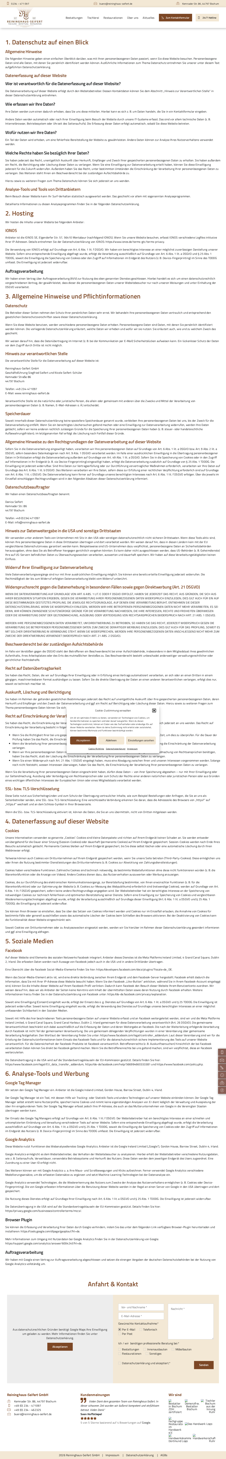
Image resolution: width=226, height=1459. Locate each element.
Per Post (127, 1334)
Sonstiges (155, 1353)
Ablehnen (111, 740)
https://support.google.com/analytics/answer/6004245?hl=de (43, 1243)
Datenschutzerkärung (116, 748)
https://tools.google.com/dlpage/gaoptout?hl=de (50, 1231)
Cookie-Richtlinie (96, 748)
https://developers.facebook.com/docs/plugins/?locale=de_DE (134, 969)
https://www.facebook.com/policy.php (180, 1064)
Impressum (132, 748)
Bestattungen (130, 1349)
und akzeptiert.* (146, 1363)
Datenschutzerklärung (136, 1363)
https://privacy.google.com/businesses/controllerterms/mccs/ (43, 1211)
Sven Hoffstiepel (91, 1414)
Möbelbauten (184, 1349)
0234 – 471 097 (20, 3)
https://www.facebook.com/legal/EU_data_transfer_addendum (44, 1064)
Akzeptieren (83, 740)
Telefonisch (150, 1329)
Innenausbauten (157, 1349)
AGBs (163, 1455)
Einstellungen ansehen (141, 740)
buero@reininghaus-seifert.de (115, 3)
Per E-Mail (128, 1329)
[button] (154, 710)
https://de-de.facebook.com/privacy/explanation (136, 994)
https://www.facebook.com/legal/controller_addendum (134, 1035)
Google (146, 1422)
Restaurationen (131, 1353)
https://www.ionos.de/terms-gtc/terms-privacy (135, 242)
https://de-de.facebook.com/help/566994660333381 (117, 1064)
